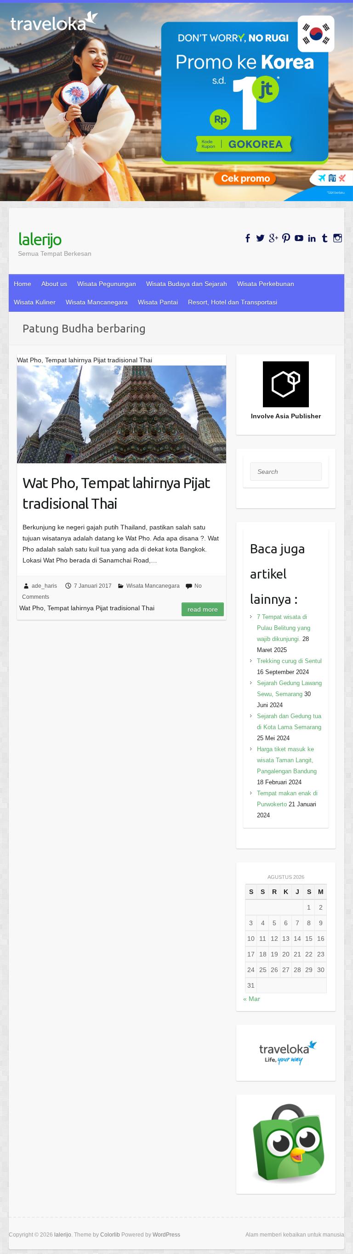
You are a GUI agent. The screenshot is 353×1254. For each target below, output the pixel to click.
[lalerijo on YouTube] (299, 238)
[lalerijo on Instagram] (337, 238)
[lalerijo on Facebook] (247, 238)
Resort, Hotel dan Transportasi (232, 302)
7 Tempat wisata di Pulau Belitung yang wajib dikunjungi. (283, 627)
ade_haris (44, 586)
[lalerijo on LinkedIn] (312, 238)
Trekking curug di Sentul (289, 661)
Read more (203, 609)
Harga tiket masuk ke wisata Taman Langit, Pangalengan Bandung (287, 760)
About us (54, 283)
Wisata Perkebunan (265, 283)
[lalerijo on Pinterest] (286, 238)
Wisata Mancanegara (97, 302)
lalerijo (39, 239)
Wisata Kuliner (35, 302)
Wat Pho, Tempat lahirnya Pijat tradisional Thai (116, 493)
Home (22, 283)
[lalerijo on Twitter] (260, 238)
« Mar (251, 998)
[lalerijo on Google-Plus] (273, 238)
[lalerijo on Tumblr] (325, 238)
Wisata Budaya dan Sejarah (186, 283)
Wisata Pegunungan (106, 283)
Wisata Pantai (158, 302)
